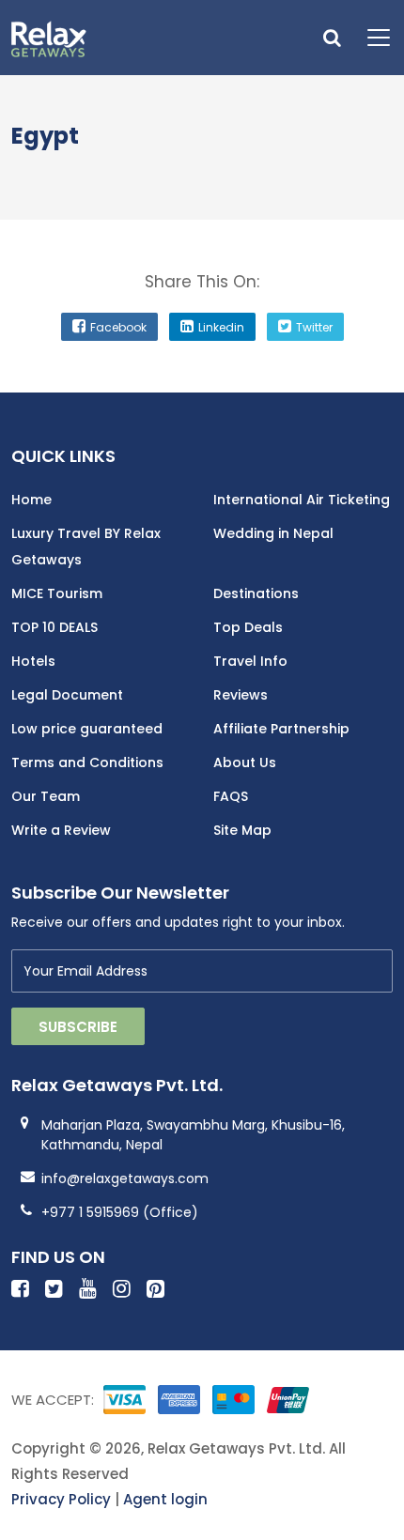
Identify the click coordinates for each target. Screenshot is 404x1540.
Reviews (240, 694)
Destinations (256, 593)
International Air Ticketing (301, 499)
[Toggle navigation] (371, 37)
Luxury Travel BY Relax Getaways (86, 546)
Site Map (242, 830)
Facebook (118, 327)
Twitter (314, 327)
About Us (244, 762)
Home (31, 499)
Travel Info (250, 661)
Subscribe (78, 1027)
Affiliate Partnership (281, 728)
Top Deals (248, 627)
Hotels (33, 661)
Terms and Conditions (87, 762)
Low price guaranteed (87, 728)
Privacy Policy (61, 1499)
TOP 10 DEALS (54, 627)
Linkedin (221, 327)
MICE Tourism (56, 593)
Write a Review (61, 830)
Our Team (45, 796)
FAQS (230, 796)
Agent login (165, 1499)
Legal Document (67, 694)
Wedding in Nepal (273, 533)
